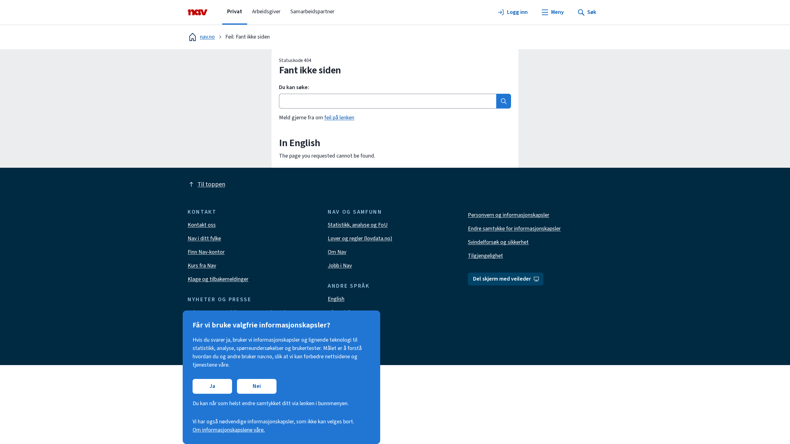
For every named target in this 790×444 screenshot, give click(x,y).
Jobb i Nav (340, 265)
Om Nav (337, 252)
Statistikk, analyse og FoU (358, 225)
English (336, 299)
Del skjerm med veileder (502, 279)
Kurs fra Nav (202, 265)
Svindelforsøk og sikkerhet (498, 242)
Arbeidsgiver (266, 11)
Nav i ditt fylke (204, 238)
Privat (234, 11)
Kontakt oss (202, 225)
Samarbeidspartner (312, 11)
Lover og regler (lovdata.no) (360, 238)
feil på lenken (339, 117)
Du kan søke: (294, 87)
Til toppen (211, 184)
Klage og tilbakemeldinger (218, 279)
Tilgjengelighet (485, 256)
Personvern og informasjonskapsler (508, 215)
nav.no (207, 37)
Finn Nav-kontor (206, 252)
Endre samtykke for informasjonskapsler (514, 228)
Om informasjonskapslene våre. (229, 430)
